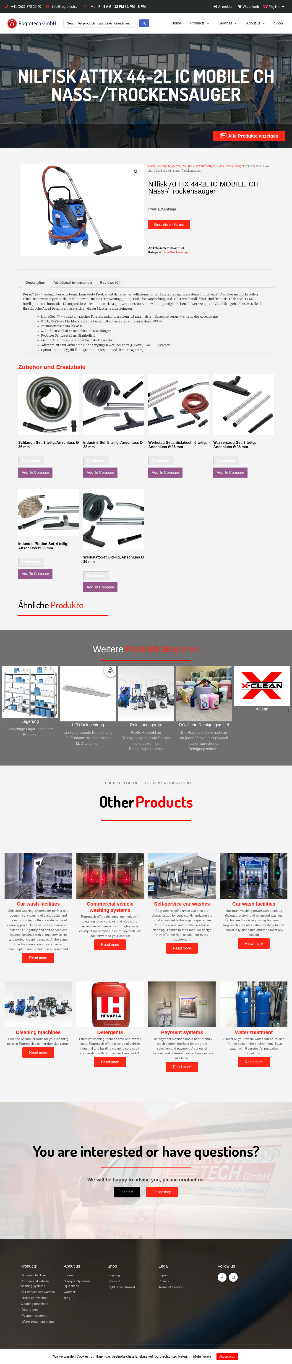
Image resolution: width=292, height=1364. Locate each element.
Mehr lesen (202, 1356)
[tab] (35, 283)
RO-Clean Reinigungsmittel (146, 725)
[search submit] (144, 23)
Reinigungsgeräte (169, 166)
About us (253, 23)
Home (176, 23)
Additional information (72, 282)
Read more (31, 461)
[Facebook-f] (222, 1277)
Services (225, 23)
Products (197, 23)
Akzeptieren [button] (227, 1356)
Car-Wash (262, 725)
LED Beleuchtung (30, 725)
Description (35, 282)
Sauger (187, 166)
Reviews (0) (110, 282)
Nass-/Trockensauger (230, 166)
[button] (169, 224)
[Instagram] (233, 1277)
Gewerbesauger (205, 166)
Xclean (204, 709)
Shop (278, 23)
